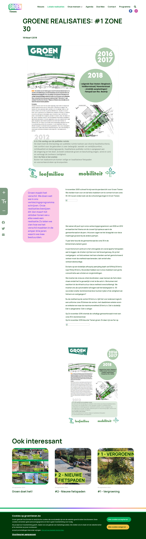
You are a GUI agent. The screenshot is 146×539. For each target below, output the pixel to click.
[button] (135, 6)
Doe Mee (100, 6)
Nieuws (40, 6)
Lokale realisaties (55, 6)
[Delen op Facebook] (3, 222)
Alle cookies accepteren (118, 519)
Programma (124, 6)
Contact (112, 6)
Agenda (89, 6)
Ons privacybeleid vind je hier (52, 530)
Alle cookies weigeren (117, 527)
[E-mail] (3, 234)
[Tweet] (3, 228)
